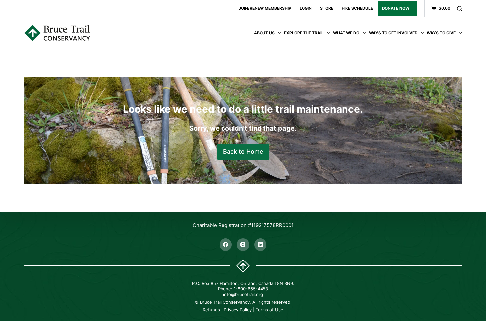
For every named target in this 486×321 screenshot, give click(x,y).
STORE (326, 8)
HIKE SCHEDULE (357, 8)
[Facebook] (226, 244)
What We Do (346, 32)
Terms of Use (269, 309)
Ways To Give (441, 32)
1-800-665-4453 (251, 288)
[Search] (459, 8)
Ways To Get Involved (393, 32)
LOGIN (306, 8)
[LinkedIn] (260, 244)
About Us (264, 32)
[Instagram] (243, 244)
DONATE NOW (395, 8)
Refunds (211, 309)
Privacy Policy (238, 309)
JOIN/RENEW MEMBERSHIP (265, 8)
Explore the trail (304, 32)
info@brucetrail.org (243, 294)
